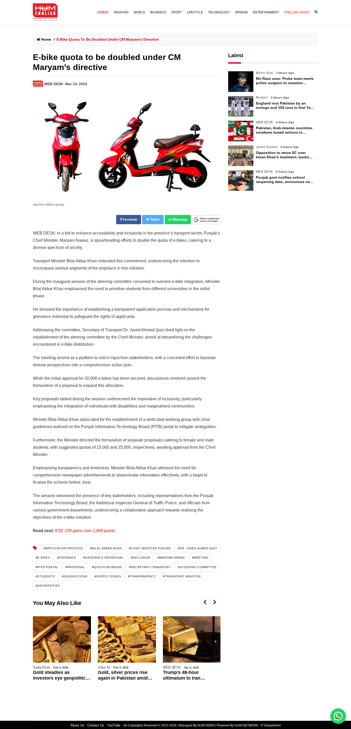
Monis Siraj (264, 73)
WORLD (139, 12)
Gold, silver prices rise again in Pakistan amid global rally (123, 675)
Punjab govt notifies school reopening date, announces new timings (284, 179)
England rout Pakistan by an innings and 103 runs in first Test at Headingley (285, 105)
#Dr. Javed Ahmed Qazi (197, 548)
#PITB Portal (47, 567)
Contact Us (95, 725)
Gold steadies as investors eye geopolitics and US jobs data (60, 675)
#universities (48, 585)
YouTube (113, 725)
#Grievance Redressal (103, 557)
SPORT (176, 12)
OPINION (241, 12)
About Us (77, 725)
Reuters (262, 97)
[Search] (315, 12)
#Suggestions (74, 576)
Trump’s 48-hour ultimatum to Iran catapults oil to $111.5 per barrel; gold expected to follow (191, 675)
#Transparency (142, 576)
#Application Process (63, 548)
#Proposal (75, 567)
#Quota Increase (107, 567)
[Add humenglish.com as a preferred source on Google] (206, 220)
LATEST (103, 12)
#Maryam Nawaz (171, 557)
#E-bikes (43, 557)
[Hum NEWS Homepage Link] (47, 12)
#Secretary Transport (150, 567)
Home (46, 39)
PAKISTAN (121, 12)
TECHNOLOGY (219, 12)
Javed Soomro (267, 147)
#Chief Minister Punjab (150, 548)
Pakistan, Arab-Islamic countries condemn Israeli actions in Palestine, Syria (284, 130)
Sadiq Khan (41, 667)
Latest (235, 55)
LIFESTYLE (195, 12)
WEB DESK (53, 84)
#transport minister (182, 576)
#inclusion (140, 557)
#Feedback (66, 557)
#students (45, 576)
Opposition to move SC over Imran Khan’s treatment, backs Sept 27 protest (282, 155)
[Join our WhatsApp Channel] (338, 716)
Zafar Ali (104, 667)
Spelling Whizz (296, 12)
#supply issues (108, 576)
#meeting (200, 557)
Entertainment (266, 12)
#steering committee (197, 567)
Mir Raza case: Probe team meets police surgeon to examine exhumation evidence (285, 80)
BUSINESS (158, 12)
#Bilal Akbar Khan (106, 548)
